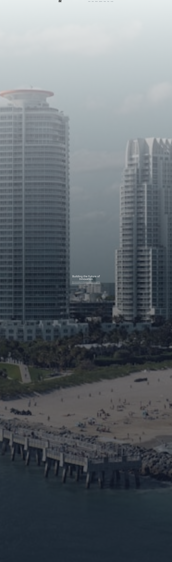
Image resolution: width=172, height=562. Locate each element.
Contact (112, 1)
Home (89, 1)
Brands (96, 1)
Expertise (100, 1)
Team (108, 1)
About (93, 1)
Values (105, 1)
